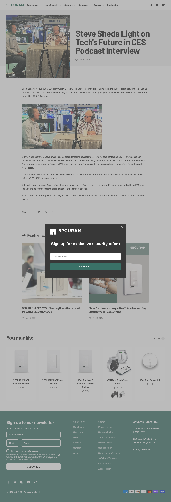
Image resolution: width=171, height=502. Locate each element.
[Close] (122, 227)
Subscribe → (85, 266)
